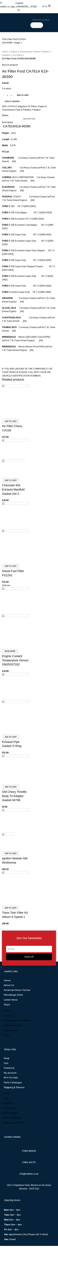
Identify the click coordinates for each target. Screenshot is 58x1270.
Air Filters (17, 55)
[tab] (29, 119)
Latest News (11, 999)
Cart (6, 1063)
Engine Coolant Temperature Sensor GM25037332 (15, 660)
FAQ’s (7, 1004)
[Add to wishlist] (20, 415)
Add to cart (23, 95)
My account (10, 1073)
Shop (6, 1058)
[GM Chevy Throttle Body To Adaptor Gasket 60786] (15, 766)
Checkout (9, 1068)
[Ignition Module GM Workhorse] (15, 820)
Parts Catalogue (13, 1082)
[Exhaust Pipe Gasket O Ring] (15, 686)
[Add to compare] (5, 415)
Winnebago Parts (13, 995)
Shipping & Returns (14, 1087)
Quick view (12, 415)
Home (5, 51)
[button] (14, 22)
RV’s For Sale (11, 1077)
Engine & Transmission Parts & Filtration (30, 51)
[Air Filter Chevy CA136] (15, 398)
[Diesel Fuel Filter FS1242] (15, 515)
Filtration (6, 55)
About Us (9, 985)
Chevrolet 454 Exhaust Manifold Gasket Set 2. (13, 489)
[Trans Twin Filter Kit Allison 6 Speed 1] (15, 884)
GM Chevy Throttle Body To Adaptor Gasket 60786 (14, 796)
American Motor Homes (17, 990)
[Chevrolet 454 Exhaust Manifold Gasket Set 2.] (15, 449)
